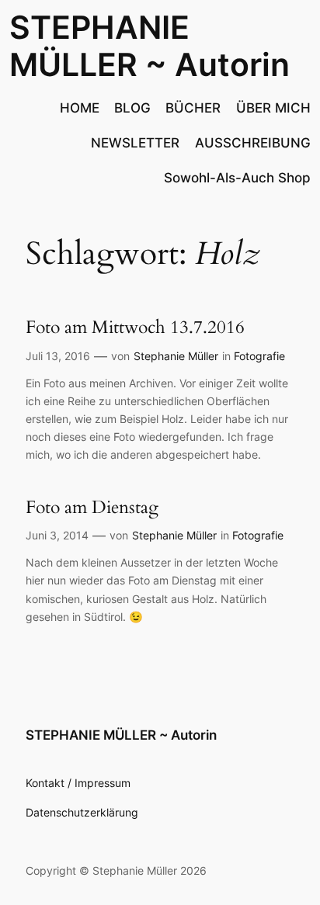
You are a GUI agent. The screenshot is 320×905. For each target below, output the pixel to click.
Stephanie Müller (176, 355)
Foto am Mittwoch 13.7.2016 (135, 327)
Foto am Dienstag (92, 507)
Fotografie (259, 355)
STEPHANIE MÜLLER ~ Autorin (149, 45)
